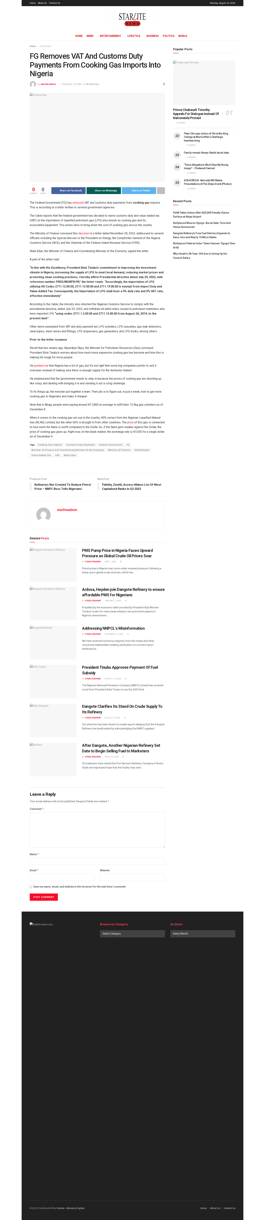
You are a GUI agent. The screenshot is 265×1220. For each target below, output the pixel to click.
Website (105, 870)
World (182, 36)
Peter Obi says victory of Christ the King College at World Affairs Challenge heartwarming (206, 137)
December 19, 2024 (113, 634)
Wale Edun (70, 455)
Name (34, 854)
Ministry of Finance (119, 450)
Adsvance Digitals (75, 1208)
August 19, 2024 (112, 679)
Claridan (60, 1208)
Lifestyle (133, 36)
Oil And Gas (45, 46)
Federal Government (111, 445)
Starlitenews (142, 450)
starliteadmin (48, 84)
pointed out (41, 365)
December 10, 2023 (72, 84)
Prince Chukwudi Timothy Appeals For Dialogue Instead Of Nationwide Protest (196, 114)
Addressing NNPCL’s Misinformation (113, 628)
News (90, 36)
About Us (42, 3)
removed (78, 202)
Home (33, 3)
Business (153, 36)
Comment (37, 809)
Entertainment (110, 36)
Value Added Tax (41, 455)
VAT (57, 455)
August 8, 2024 (112, 718)
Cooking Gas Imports (50, 445)
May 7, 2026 (110, 561)
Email (34, 870)
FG (128, 445)
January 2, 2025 (112, 601)
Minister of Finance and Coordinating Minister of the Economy (68, 450)
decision (83, 233)
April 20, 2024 (111, 757)
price (130, 422)
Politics (169, 36)
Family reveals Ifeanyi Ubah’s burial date (206, 152)
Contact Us (54, 3)
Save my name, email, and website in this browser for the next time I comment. (79, 886)
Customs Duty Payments (80, 445)
